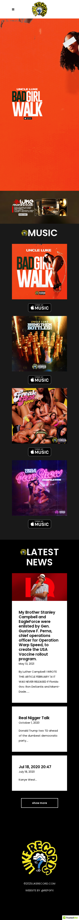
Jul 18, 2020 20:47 (35, 767)
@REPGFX (47, 890)
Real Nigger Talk (34, 718)
